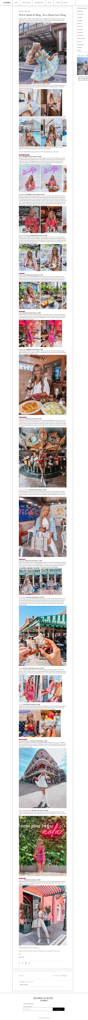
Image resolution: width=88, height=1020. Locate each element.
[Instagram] (4, 2)
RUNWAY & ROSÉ (43, 998)
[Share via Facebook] (19, 963)
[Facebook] (8, 2)
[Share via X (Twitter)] (22, 963)
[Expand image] (29, 102)
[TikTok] (6, 2)
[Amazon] (10, 2)
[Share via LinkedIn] (25, 963)
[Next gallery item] (65, 133)
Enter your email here (27, 1006)
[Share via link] (29, 963)
